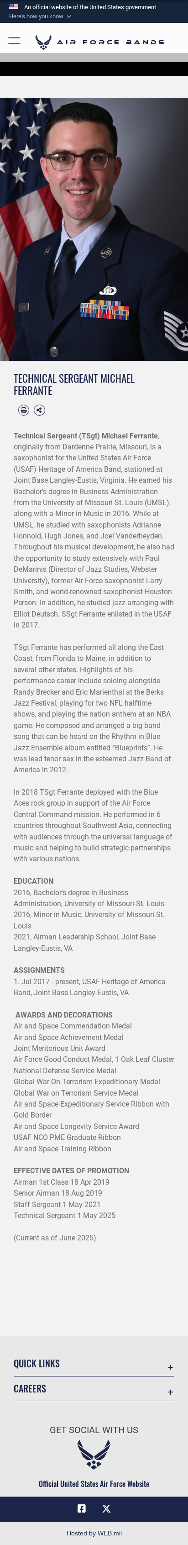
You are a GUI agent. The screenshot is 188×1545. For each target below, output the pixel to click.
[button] (41, 16)
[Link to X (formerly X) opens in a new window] (106, 1509)
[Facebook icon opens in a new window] (82, 1509)
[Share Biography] (39, 410)
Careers (30, 1388)
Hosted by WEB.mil (94, 1533)
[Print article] (23, 410)
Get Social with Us (94, 1430)
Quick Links (37, 1363)
